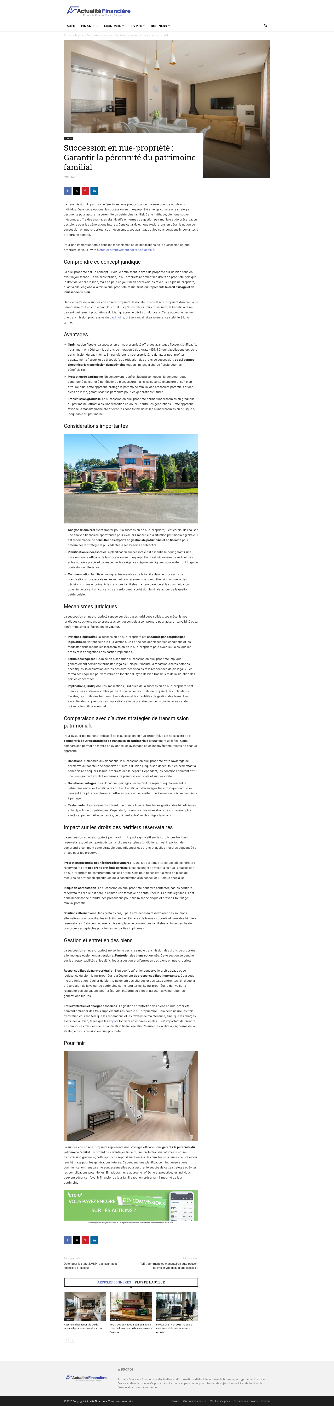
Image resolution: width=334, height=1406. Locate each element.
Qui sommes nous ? (194, 1401)
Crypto (136, 26)
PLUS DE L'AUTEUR (150, 1282)
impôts (113, 1021)
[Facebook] (68, 191)
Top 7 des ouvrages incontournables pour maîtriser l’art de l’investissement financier (131, 1328)
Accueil (68, 35)
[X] (76, 191)
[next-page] (72, 1340)
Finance (88, 26)
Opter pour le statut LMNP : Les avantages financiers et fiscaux (91, 1266)
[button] (265, 26)
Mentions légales (220, 1401)
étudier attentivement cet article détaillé (126, 250)
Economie (112, 26)
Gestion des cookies (246, 1401)
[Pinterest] (85, 191)
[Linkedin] (94, 191)
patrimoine (117, 317)
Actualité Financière (95, 1401)
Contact (265, 1401)
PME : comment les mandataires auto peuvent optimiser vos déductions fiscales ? (169, 1266)
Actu (70, 26)
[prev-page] (66, 1340)
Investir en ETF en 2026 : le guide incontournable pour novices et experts (174, 1328)
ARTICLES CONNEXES (114, 1282)
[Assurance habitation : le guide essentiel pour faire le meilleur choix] (85, 1306)
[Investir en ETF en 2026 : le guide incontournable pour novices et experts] (177, 1306)
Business (159, 26)
